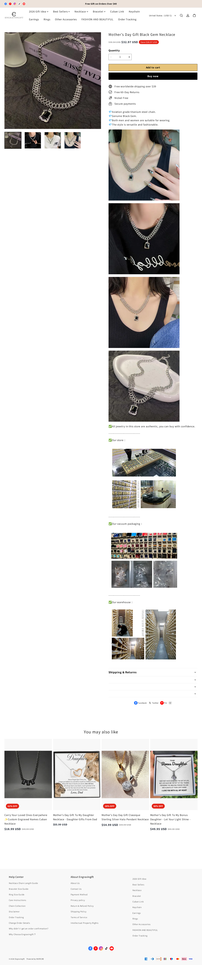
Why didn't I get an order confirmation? (28, 928)
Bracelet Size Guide (18, 888)
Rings (47, 19)
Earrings (34, 19)
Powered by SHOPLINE (35, 959)
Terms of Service (79, 917)
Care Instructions (17, 900)
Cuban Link (117, 11)
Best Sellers (60, 11)
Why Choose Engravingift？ (22, 934)
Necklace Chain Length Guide (23, 883)
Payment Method (79, 894)
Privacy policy (78, 900)
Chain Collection (17, 905)
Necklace (80, 11)
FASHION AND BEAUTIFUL (97, 19)
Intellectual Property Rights (84, 922)
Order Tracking (127, 19)
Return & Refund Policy (82, 905)
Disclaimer (14, 911)
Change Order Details (19, 922)
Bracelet (98, 11)
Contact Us (76, 888)
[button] (181, 16)
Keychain (134, 11)
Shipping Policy (79, 911)
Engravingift (20, 959)
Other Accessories (66, 19)
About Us (75, 883)
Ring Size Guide (16, 894)
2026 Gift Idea (37, 11)
